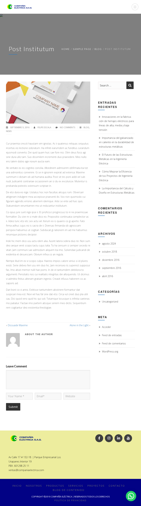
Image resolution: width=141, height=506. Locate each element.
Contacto (117, 485)
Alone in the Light (79, 325)
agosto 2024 (109, 243)
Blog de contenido (68, 490)
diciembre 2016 (110, 259)
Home (66, 49)
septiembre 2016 (111, 268)
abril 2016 (107, 276)
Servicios (75, 485)
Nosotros (34, 485)
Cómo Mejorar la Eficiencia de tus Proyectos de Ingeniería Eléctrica (115, 176)
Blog (98, 49)
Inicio (17, 485)
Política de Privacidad (70, 500)
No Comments (67, 127)
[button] (131, 496)
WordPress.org (110, 351)
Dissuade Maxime (18, 325)
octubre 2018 (109, 251)
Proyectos (96, 485)
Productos (55, 485)
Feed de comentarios (114, 343)
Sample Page (82, 49)
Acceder (106, 327)
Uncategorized (110, 301)
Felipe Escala (44, 127)
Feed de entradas (112, 335)
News (9, 131)
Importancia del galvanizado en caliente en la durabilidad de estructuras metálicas (116, 142)
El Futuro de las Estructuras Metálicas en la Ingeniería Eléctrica (115, 159)
